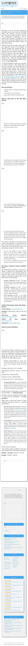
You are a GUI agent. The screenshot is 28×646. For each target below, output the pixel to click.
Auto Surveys (6, 557)
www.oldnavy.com (7, 320)
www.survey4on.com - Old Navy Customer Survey (14, 585)
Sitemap (19, 644)
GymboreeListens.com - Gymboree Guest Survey (13, 607)
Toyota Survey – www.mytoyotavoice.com (12, 610)
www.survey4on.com (20, 18)
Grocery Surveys (7, 562)
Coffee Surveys (7, 559)
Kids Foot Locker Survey (9, 588)
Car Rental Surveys (16, 557)
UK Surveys (15, 566)
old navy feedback (17, 17)
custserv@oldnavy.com (19, 409)
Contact (22, 644)
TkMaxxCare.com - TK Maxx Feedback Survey (13, 591)
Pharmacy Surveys (16, 562)
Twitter (18, 323)
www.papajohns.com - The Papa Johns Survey (13, 601)
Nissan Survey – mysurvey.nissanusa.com (11, 544)
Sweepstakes (15, 565)
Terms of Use (14, 644)
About (5, 644)
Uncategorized (7, 568)
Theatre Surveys (7, 566)
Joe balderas (6, 625)
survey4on (6, 18)
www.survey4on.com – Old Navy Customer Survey (12, 12)
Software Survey (16, 563)
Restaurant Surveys (7, 563)
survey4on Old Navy (12, 18)
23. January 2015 (5, 16)
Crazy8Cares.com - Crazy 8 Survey (11, 594)
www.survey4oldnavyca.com (11, 77)
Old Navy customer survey (9, 17)
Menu (2, 8)
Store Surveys (22, 16)
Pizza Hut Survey (8, 604)
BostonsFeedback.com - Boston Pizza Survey (13, 582)
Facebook (11, 323)
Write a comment (11, 16)
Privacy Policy (9, 644)
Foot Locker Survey (7, 545)
